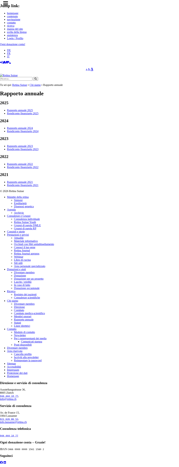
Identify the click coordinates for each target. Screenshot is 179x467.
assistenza (12, 35)
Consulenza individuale (27, 219)
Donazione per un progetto (29, 278)
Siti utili (18, 263)
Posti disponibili (23, 344)
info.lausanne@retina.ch (13, 422)
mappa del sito (15, 28)
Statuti (17, 322)
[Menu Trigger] (5, 3)
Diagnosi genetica (24, 206)
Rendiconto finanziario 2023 (22, 149)
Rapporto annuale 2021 (20, 182)
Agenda (11, 209)
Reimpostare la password (28, 360)
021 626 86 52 (9, 419)
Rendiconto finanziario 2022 (22, 167)
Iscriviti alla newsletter (26, 357)
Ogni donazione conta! (12, 44)
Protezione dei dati (17, 373)
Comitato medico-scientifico (29, 313)
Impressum (13, 369)
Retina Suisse (19, 84)
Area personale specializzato (29, 266)
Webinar (18, 256)
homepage (12, 13)
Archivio (19, 212)
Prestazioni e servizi (18, 234)
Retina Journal (22, 250)
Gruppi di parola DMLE (27, 225)
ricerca (10, 25)
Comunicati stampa (31, 341)
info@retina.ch (8, 399)
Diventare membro (24, 272)
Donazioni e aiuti (16, 269)
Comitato (19, 310)
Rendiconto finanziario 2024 (22, 131)
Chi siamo (35, 84)
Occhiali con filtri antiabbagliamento (34, 244)
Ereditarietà (20, 203)
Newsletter (20, 335)
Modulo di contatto (24, 332)
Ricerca (11, 291)
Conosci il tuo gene (24, 247)
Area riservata (14, 351)
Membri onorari (22, 316)
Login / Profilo (15, 38)
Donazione (20, 275)
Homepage (13, 376)
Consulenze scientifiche (27, 297)
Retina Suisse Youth (25, 222)
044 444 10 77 (9, 396)
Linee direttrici (22, 325)
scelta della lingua (17, 32)
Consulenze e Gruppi (18, 215)
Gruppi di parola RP (25, 228)
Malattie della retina (18, 197)
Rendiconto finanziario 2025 (22, 113)
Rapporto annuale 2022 (20, 164)
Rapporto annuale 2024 (20, 128)
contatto (11, 22)
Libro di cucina (22, 259)
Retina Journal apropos (26, 253)
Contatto (11, 329)
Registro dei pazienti (25, 294)
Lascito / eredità (22, 281)
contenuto (12, 16)
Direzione (19, 307)
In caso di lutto (22, 285)
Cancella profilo (23, 354)
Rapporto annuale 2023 (20, 146)
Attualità (18, 237)
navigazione (13, 19)
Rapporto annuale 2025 (20, 110)
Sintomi (18, 200)
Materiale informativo (26, 241)
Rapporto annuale (24, 319)
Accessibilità (14, 366)
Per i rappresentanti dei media (30, 338)
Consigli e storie (16, 231)
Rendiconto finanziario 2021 (22, 185)
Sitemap (11, 363)
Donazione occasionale (27, 288)
